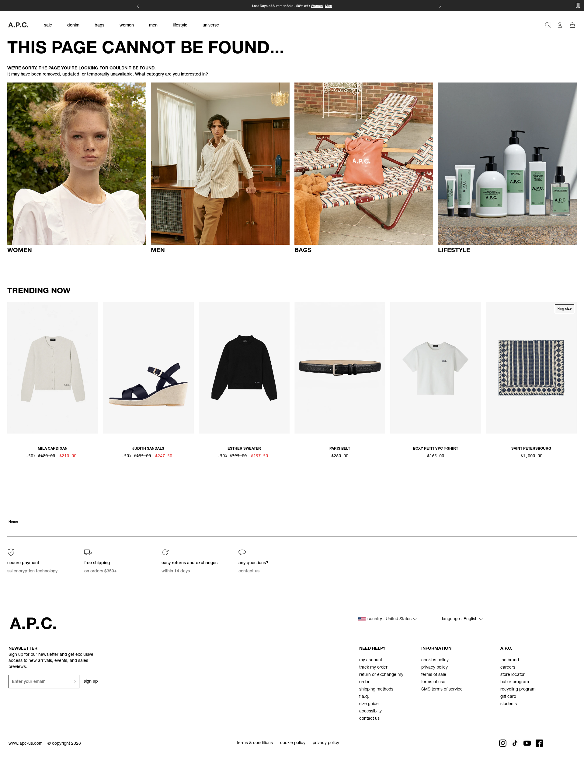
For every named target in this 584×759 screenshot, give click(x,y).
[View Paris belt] (339, 368)
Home (13, 522)
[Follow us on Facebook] (539, 743)
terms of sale (433, 675)
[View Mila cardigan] (52, 368)
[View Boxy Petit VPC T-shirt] (435, 368)
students (508, 704)
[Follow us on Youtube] (527, 743)
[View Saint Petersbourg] (531, 368)
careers (507, 668)
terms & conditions (255, 743)
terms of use (433, 682)
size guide (369, 704)
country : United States (390, 619)
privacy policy (434, 668)
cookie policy (292, 743)
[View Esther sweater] (244, 368)
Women (317, 6)
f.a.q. (364, 697)
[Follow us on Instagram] (502, 743)
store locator (512, 675)
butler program (514, 682)
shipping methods (376, 689)
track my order (373, 668)
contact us (369, 719)
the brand (509, 660)
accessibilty (370, 711)
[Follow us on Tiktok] (515, 743)
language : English (460, 619)
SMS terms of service (442, 689)
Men (328, 6)
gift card (508, 697)
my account (370, 660)
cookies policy (435, 660)
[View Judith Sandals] (148, 368)
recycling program (518, 689)
